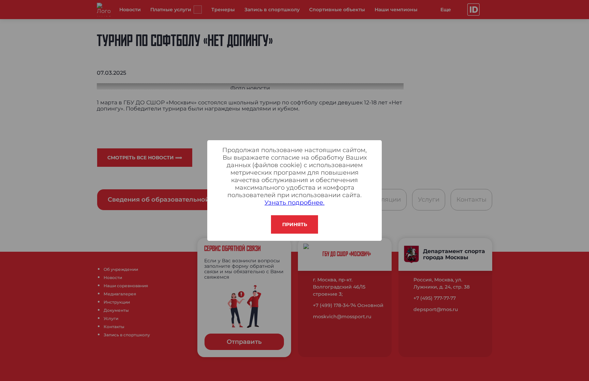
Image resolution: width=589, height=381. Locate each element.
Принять (294, 224)
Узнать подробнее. (294, 202)
